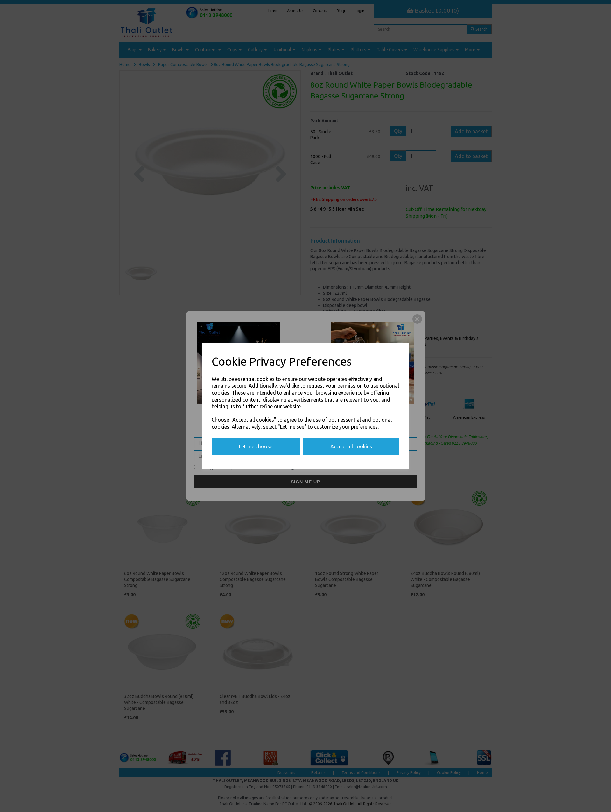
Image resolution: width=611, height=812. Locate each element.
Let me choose (255, 446)
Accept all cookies (351, 446)
